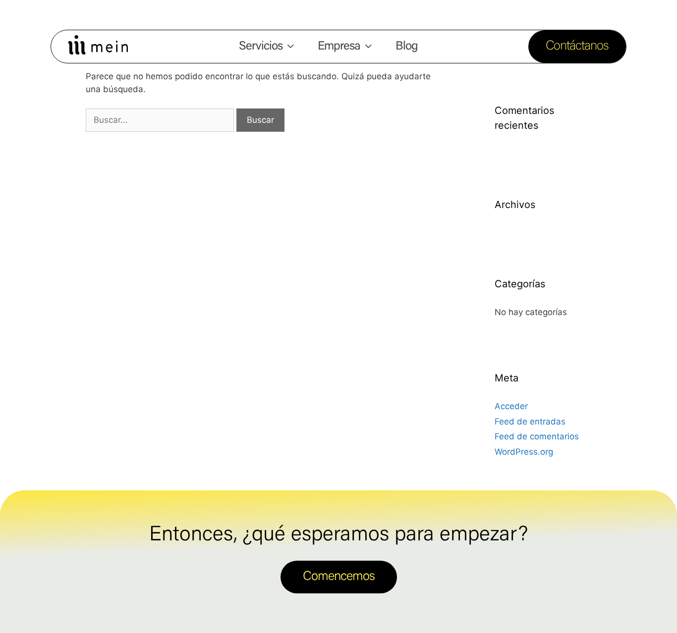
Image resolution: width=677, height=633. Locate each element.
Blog (406, 47)
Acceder (511, 406)
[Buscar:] (161, 120)
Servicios (260, 47)
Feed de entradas (530, 421)
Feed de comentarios (537, 436)
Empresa (339, 47)
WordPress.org (524, 452)
